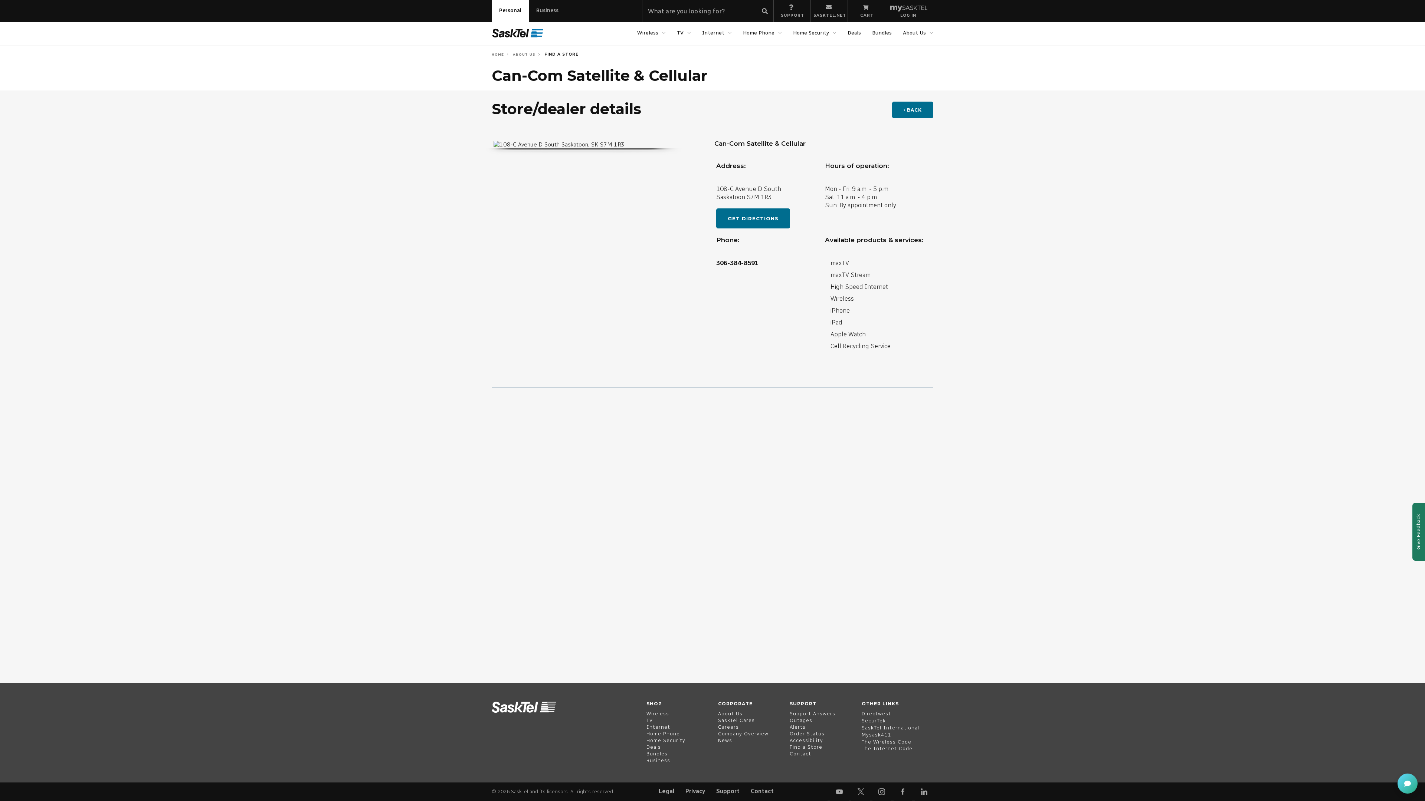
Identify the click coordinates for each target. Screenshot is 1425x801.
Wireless (647, 33)
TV (680, 33)
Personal (510, 10)
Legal (666, 791)
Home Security (811, 33)
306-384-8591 (737, 263)
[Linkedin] (924, 791)
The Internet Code (887, 748)
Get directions (753, 218)
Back (913, 110)
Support (728, 791)
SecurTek (874, 721)
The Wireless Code (886, 742)
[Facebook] (903, 791)
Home (498, 54)
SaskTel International (890, 728)
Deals (854, 33)
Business (547, 10)
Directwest (876, 714)
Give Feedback (1418, 532)
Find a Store (561, 54)
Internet (713, 33)
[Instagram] (881, 791)
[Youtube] (839, 791)
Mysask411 (876, 735)
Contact (762, 791)
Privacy (695, 791)
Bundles (882, 33)
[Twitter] (860, 791)
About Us (914, 33)
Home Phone (758, 33)
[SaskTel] (518, 33)
